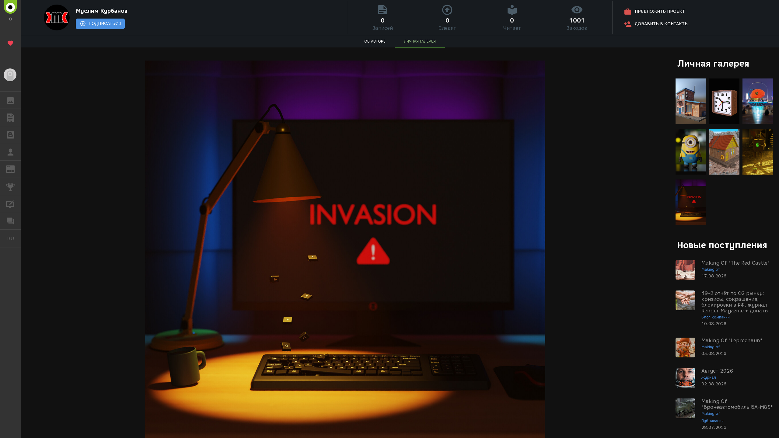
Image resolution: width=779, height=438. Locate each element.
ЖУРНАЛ (14, 169)
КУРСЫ (10, 203)
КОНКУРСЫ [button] (10, 186)
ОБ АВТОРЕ (375, 41)
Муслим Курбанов (102, 11)
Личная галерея (713, 63)
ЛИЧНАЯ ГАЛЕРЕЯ (420, 41)
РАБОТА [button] (10, 151)
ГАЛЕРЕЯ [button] (10, 100)
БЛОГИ (10, 134)
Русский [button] (14, 238)
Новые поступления (722, 245)
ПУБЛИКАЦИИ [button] (10, 117)
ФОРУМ (10, 220)
